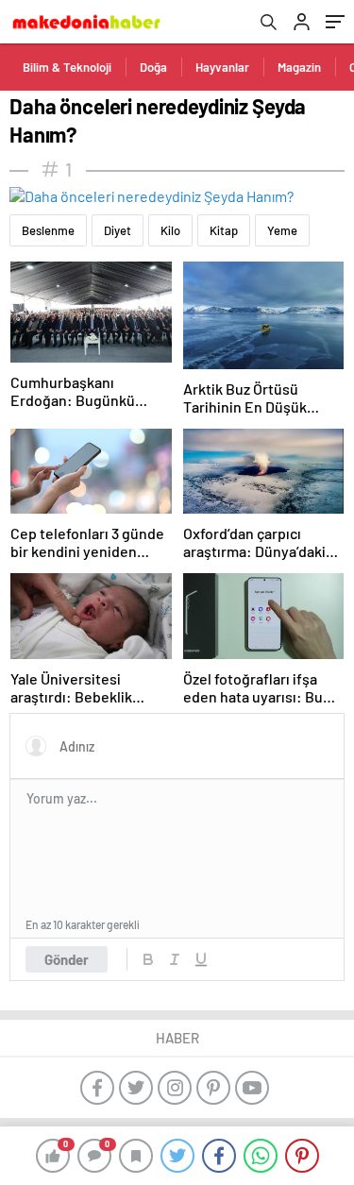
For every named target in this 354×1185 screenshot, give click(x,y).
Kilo (170, 230)
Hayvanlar (222, 67)
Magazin (299, 67)
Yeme (282, 230)
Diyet (117, 230)
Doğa (153, 67)
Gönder (66, 959)
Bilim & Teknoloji (67, 67)
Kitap (224, 230)
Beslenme (48, 230)
